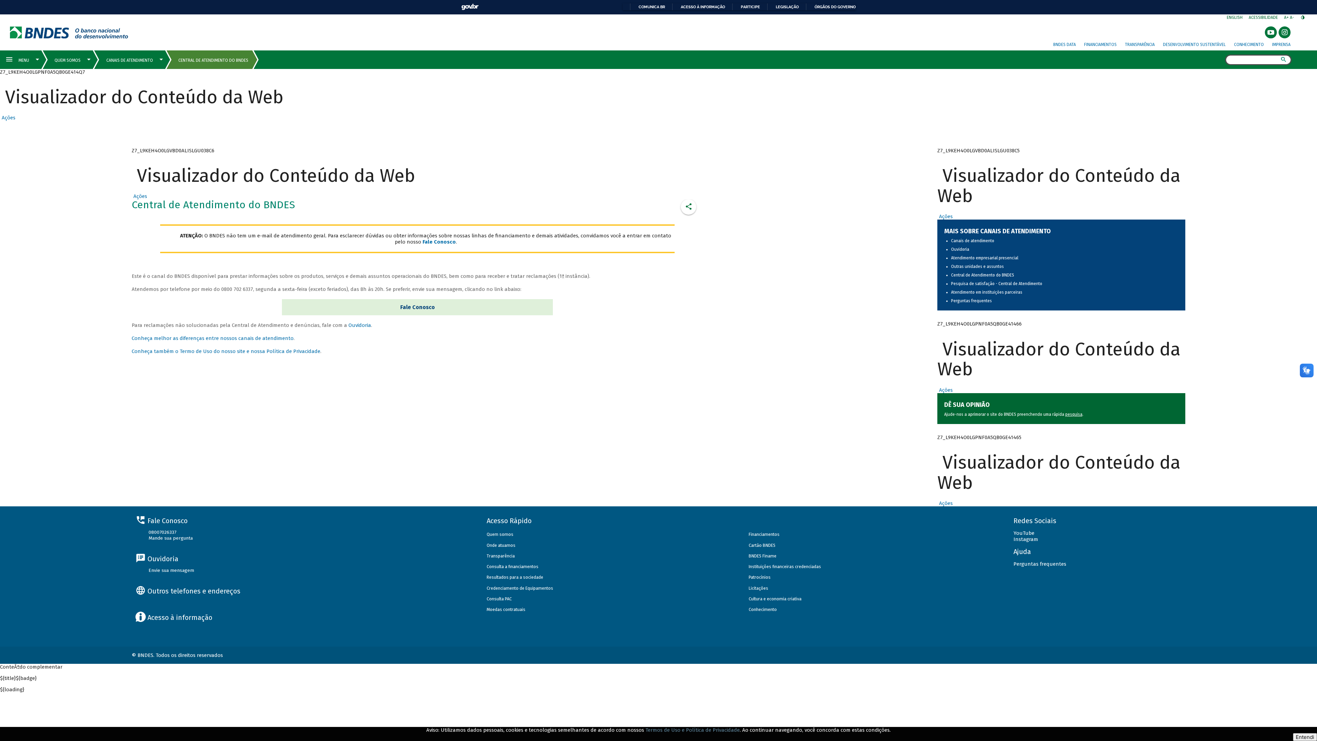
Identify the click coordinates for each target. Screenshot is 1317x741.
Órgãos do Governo (835, 7)
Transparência (1140, 44)
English (1235, 17)
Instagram (1025, 539)
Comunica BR (652, 7)
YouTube (1023, 533)
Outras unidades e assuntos (977, 266)
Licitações (758, 588)
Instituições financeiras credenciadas (785, 566)
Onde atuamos (501, 545)
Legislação (787, 7)
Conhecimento (1249, 44)
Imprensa (1281, 44)
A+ (1287, 17)
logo (69, 32)
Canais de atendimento (972, 240)
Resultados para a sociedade (515, 577)
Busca (1219, 60)
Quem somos (500, 534)
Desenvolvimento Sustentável (1194, 44)
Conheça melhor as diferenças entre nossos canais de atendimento (213, 338)
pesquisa (1073, 414)
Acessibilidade (1263, 17)
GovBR (469, 7)
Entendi (1305, 737)
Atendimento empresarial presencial (984, 258)
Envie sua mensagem (171, 570)
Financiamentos (1100, 44)
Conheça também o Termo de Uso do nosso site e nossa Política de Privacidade (226, 351)
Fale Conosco (417, 307)
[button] (7, 118)
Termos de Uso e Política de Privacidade (692, 730)
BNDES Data (1064, 44)
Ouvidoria (359, 325)
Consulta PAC (499, 598)
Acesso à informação (703, 7)
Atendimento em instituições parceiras (986, 292)
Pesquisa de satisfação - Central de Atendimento (996, 283)
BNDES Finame (762, 555)
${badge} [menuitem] (18, 678)
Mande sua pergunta (171, 538)
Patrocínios (760, 577)
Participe (750, 7)
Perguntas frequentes (971, 300)
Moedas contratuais (506, 609)
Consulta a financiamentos (512, 566)
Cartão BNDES (762, 545)
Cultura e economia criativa (775, 598)
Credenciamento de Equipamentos (520, 588)
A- (1292, 17)
